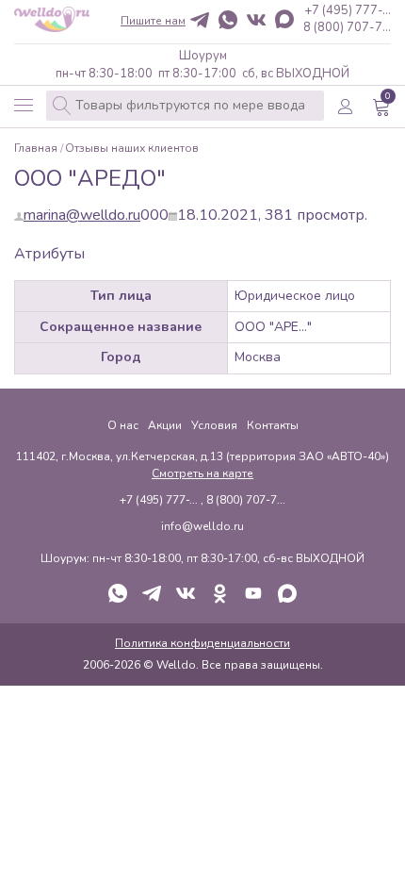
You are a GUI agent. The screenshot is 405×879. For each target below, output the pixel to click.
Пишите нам (153, 20)
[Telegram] (199, 21)
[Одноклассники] (219, 595)
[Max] (284, 20)
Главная (35, 148)
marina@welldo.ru (82, 215)
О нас (122, 425)
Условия (214, 425)
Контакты (273, 425)
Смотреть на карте (202, 473)
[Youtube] (253, 595)
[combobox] (185, 106)
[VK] (256, 21)
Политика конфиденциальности (202, 643)
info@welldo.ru (202, 526)
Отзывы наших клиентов (132, 148)
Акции (165, 425)
